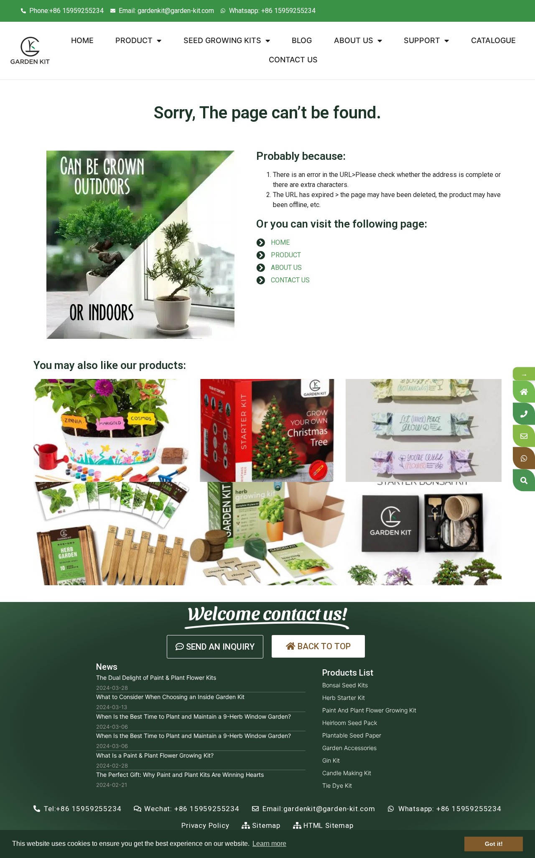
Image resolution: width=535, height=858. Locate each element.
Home (82, 40)
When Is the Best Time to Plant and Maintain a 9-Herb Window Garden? (193, 716)
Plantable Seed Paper (351, 735)
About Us (353, 40)
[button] (215, 646)
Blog (302, 40)
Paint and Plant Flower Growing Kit (369, 710)
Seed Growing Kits (222, 40)
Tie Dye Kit (337, 785)
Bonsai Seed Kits (345, 685)
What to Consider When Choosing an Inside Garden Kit (170, 696)
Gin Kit (331, 760)
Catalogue (493, 40)
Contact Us (293, 59)
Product (134, 40)
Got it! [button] (494, 843)
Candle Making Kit (346, 772)
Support (422, 40)
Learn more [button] (269, 843)
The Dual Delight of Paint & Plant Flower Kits (156, 677)
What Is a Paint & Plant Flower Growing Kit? (155, 755)
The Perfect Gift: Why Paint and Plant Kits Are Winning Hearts (180, 774)
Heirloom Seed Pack (349, 722)
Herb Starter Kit (343, 697)
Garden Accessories (349, 747)
